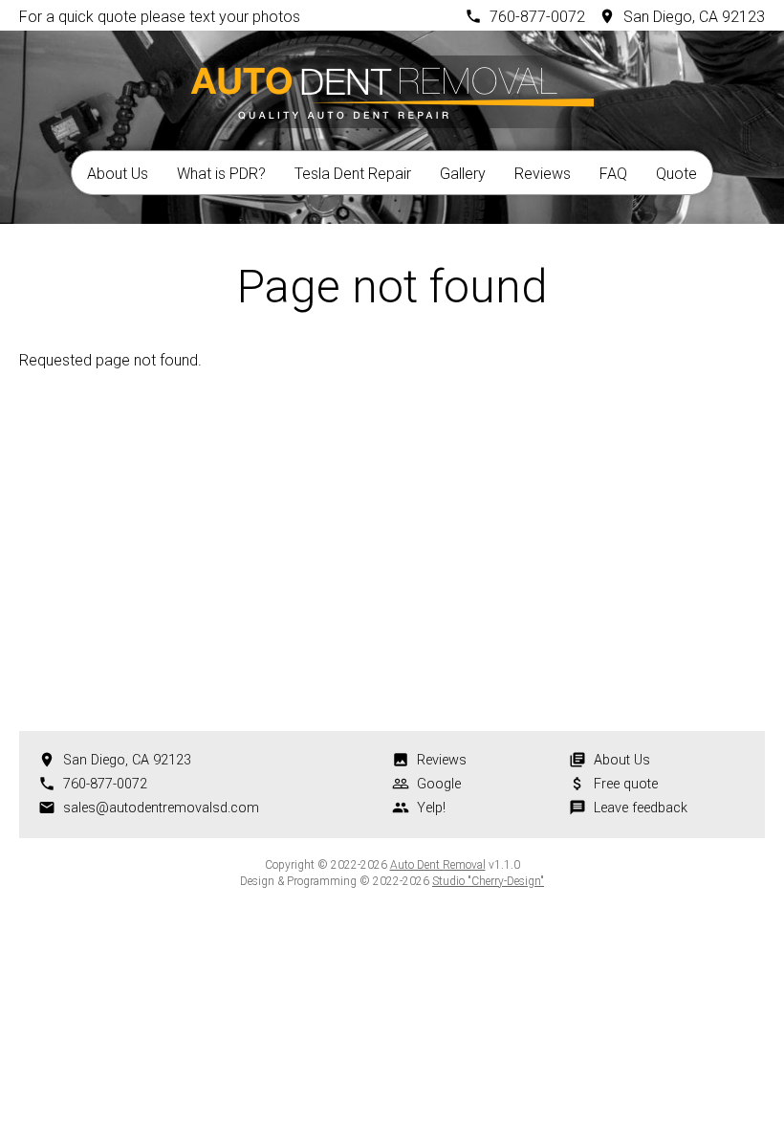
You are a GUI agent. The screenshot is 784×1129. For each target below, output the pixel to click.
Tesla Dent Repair (352, 174)
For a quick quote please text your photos (159, 17)
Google (439, 784)
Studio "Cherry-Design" (488, 881)
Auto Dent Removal (438, 865)
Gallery (463, 174)
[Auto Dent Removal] (392, 89)
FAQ (613, 174)
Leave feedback (640, 808)
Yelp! (431, 808)
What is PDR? (221, 174)
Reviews (542, 174)
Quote (676, 174)
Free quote (626, 784)
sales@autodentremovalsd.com (161, 808)
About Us (117, 174)
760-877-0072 (537, 17)
